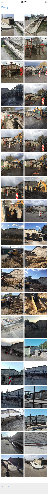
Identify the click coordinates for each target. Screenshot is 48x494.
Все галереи (5, 12)
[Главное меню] (2, 2)
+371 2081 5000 (6, 486)
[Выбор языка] (46, 2)
